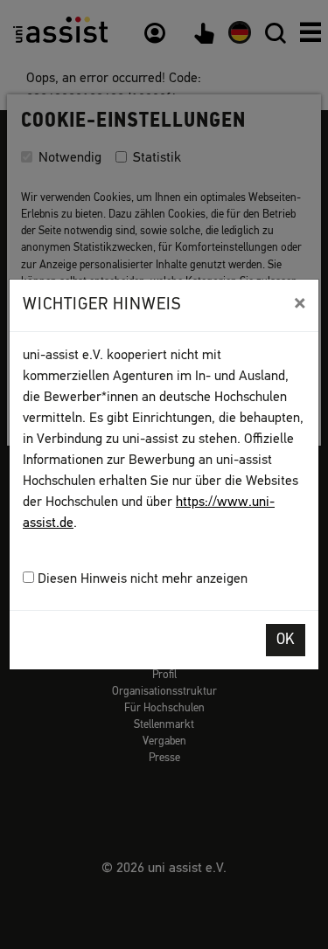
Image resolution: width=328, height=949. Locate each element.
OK (285, 640)
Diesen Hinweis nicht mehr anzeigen (141, 579)
